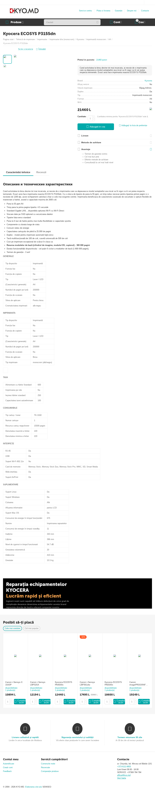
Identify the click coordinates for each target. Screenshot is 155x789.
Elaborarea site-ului (34, 787)
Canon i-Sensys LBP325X (37, 683)
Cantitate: (82, 116)
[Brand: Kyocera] (151, 109)
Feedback (7, 771)
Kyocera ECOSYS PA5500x (113, 683)
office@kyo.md (123, 775)
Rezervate (45, 767)
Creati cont (8, 767)
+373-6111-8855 (124, 766)
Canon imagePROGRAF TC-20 (137, 683)
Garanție (118, 11)
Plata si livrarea (103, 11)
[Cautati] (97, 22)
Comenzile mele (48, 764)
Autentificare (8, 764)
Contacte (145, 11)
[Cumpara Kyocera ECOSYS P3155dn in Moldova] (44, 79)
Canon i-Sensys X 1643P (13, 683)
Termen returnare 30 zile (129, 737)
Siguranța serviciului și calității (77, 737)
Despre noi (131, 11)
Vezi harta (121, 778)
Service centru (85, 11)
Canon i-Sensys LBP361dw (87, 683)
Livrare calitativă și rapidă (25, 737)
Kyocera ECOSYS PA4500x (63, 683)
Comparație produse (50, 771)
